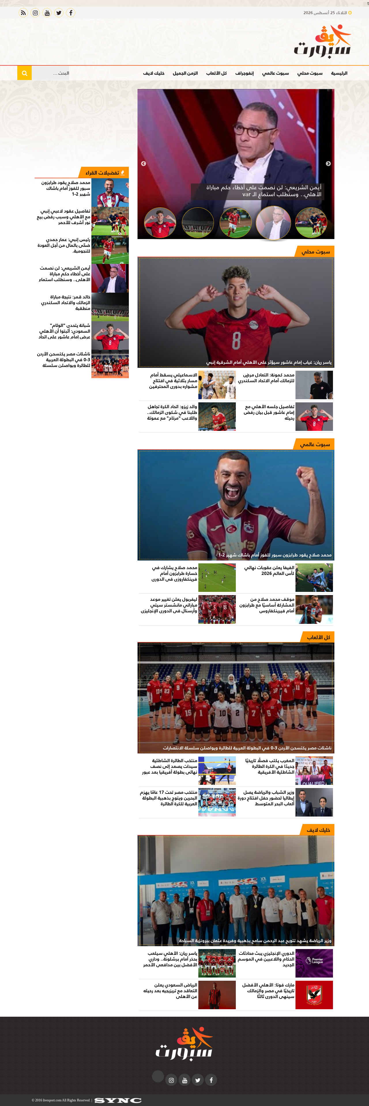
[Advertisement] (82, 128)
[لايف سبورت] (323, 41)
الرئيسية (339, 72)
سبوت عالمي (275, 72)
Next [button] (143, 163)
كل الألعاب (216, 72)
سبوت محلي (310, 72)
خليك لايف (153, 72)
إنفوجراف (245, 72)
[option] (236, 164)
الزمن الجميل (185, 72)
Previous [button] (328, 163)
